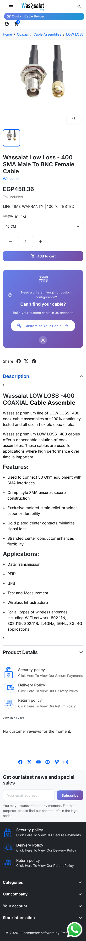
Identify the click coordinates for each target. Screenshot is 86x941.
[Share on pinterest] (34, 361)
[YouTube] (38, 762)
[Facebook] (20, 762)
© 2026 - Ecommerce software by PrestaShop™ (43, 933)
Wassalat (11, 178)
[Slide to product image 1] (11, 137)
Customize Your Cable (43, 325)
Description (16, 376)
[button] (79, 6)
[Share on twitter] (26, 361)
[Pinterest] (47, 762)
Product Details (20, 652)
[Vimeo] (57, 762)
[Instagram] (66, 762)
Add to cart (43, 256)
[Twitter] (29, 762)
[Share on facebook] (18, 361)
